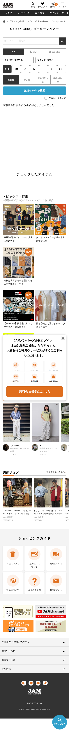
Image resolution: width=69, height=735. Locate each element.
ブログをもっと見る (55, 472)
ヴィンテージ (56, 13)
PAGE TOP (32, 703)
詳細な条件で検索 (34, 90)
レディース (24, 13)
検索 (62, 41)
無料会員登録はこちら (34, 391)
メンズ (9, 13)
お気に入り (42, 7)
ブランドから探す (17, 21)
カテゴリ (40, 13)
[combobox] (34, 41)
